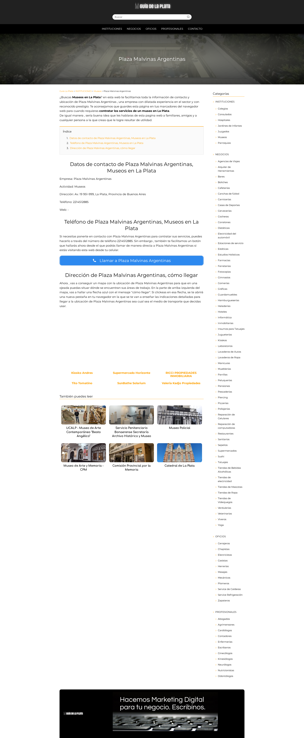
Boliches (223, 182)
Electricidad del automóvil (227, 235)
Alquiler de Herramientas (226, 168)
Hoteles (222, 311)
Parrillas (222, 374)
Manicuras (224, 363)
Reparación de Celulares (226, 416)
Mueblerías (224, 368)
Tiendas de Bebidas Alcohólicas (229, 469)
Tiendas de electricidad (225, 479)
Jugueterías (225, 334)
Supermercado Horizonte (131, 373)
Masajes (222, 571)
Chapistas (223, 549)
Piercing (223, 397)
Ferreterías (224, 266)
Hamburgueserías (228, 300)
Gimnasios (224, 277)
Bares (221, 176)
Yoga (221, 524)
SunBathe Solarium (131, 383)
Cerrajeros (224, 543)
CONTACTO (195, 28)
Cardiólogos (225, 630)
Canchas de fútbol (228, 193)
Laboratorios (225, 345)
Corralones (224, 222)
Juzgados (223, 131)
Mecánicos (224, 577)
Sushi (221, 456)
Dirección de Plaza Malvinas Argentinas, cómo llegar (102, 148)
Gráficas (222, 288)
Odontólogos (225, 676)
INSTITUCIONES (112, 28)
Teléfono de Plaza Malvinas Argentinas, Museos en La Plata (106, 143)
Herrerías (223, 566)
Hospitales (224, 120)
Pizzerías (223, 403)
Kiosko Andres (82, 373)
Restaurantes (225, 433)
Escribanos (224, 647)
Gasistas (223, 560)
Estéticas (223, 248)
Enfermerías (225, 641)
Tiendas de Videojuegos (225, 500)
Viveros (222, 519)
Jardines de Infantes (230, 125)
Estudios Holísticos (229, 254)
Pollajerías (224, 408)
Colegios (223, 108)
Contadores (224, 636)
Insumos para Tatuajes (231, 328)
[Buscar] (188, 16)
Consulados (224, 114)
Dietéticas (224, 227)
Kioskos (222, 340)
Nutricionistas (226, 670)
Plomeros (223, 583)
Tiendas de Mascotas (230, 486)
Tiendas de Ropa (228, 492)
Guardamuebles (227, 294)
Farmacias (224, 260)
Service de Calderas (229, 589)
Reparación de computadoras (226, 426)
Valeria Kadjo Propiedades (181, 383)
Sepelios (223, 445)
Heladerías (224, 306)
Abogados (224, 618)
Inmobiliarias (225, 323)
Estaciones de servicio (230, 243)
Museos (222, 137)
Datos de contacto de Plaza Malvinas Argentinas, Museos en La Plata (112, 138)
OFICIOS (151, 28)
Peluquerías (225, 380)
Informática (225, 317)
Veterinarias (225, 513)
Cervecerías (224, 210)
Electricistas (225, 554)
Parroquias (224, 142)
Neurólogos (224, 664)
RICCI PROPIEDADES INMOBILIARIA (181, 374)
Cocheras (223, 216)
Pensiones (224, 385)
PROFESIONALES (172, 28)
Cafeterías (224, 187)
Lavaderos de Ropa (229, 357)
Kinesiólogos (225, 658)
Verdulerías (224, 507)
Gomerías (223, 283)
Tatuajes (223, 462)
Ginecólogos (225, 653)
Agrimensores (226, 624)
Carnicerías (224, 199)
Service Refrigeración (230, 594)
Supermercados (227, 450)
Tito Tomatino (82, 383)
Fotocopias (224, 271)
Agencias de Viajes (229, 161)
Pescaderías (225, 391)
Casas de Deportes (229, 205)
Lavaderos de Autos (229, 351)
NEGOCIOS (134, 28)
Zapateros (224, 600)
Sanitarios (223, 439)
